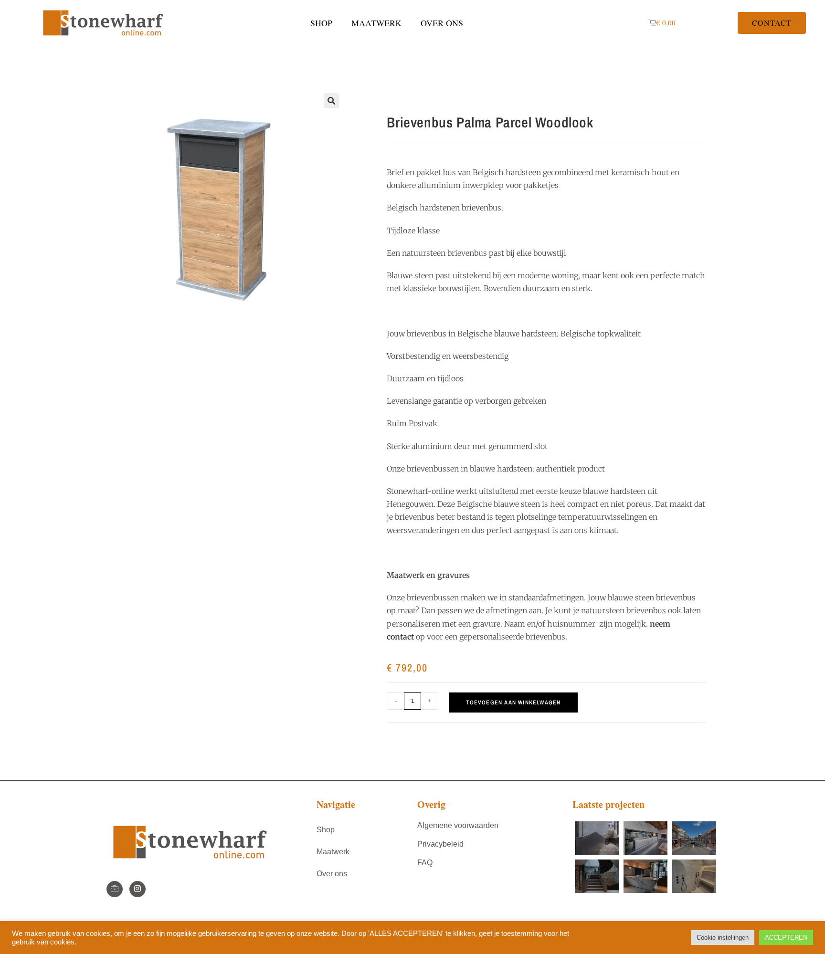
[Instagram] (137, 889)
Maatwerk (376, 23)
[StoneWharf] (114, 889)
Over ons (442, 23)
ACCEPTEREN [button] (786, 937)
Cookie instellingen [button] (723, 937)
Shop (321, 23)
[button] (331, 100)
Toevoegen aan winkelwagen (513, 702)
